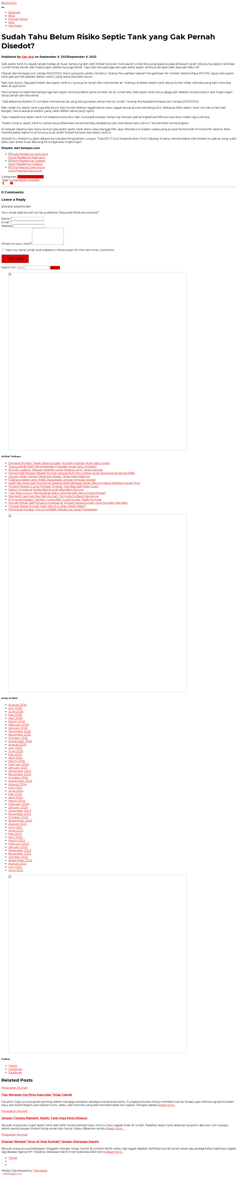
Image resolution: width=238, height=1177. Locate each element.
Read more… (167, 1105)
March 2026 (16, 721)
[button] (11, 1174)
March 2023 (16, 840)
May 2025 (15, 754)
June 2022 (15, 870)
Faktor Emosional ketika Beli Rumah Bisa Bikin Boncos (45, 489)
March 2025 (16, 761)
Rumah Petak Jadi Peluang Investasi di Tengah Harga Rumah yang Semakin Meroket (68, 503)
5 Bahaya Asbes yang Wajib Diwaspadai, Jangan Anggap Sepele (52, 479)
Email (6, 222)
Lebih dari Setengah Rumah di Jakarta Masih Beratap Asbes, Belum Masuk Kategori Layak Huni (74, 483)
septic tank (26, 180)
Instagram (15, 1069)
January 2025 (17, 767)
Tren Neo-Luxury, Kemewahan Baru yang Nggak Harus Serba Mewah (57, 493)
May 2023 (15, 834)
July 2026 (15, 708)
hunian (14, 180)
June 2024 (15, 791)
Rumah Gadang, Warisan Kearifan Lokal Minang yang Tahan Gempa (55, 469)
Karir (11, 22)
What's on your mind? (16, 243)
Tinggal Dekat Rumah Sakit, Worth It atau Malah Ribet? (47, 506)
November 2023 (19, 814)
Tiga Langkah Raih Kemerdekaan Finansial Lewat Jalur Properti (52, 466)
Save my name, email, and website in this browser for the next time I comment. (60, 250)
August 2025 (17, 744)
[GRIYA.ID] (9, 3)
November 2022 (19, 853)
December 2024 (19, 771)
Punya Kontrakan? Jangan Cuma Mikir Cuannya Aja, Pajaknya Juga (54, 499)
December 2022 (19, 850)
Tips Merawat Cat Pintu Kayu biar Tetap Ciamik (36, 1094)
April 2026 (15, 718)
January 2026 (17, 728)
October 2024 (18, 777)
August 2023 (17, 824)
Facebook (15, 1072)
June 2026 (15, 711)
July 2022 (15, 867)
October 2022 (18, 857)
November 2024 (19, 774)
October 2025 (18, 738)
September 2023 (20, 820)
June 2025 (15, 751)
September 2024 (20, 781)
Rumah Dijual (18, 19)
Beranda (14, 12)
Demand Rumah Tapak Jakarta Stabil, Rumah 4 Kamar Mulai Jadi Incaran (59, 463)
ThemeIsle (40, 1170)
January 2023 (18, 847)
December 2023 (19, 810)
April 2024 (15, 797)
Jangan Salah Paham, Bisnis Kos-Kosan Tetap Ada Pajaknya (49, 476)
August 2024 (17, 784)
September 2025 (20, 741)
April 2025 (15, 757)
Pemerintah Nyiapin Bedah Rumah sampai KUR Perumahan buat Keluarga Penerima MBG (71, 473)
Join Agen (15, 25)
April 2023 (15, 837)
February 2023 (18, 843)
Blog (11, 15)
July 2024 (15, 787)
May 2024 (15, 794)
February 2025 (18, 764)
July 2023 (15, 827)
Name (6, 218)
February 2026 (18, 724)
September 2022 (20, 860)
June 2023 (15, 830)
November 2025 (19, 734)
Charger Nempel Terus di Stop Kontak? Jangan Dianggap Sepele (50, 1141)
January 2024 (18, 807)
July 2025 (15, 748)
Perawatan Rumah (30, 176)
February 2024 (18, 804)
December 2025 (19, 731)
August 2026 (17, 705)
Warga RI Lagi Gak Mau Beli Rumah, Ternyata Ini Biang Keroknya (53, 496)
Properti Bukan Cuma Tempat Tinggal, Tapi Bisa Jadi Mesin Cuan (53, 486)
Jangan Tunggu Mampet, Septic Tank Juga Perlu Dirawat (44, 1118)
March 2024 (16, 800)
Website (7, 226)
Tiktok (12, 1066)
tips (36, 180)
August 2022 (17, 863)
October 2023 (18, 817)
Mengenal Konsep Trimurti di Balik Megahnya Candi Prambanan (53, 509)
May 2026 (15, 715)
